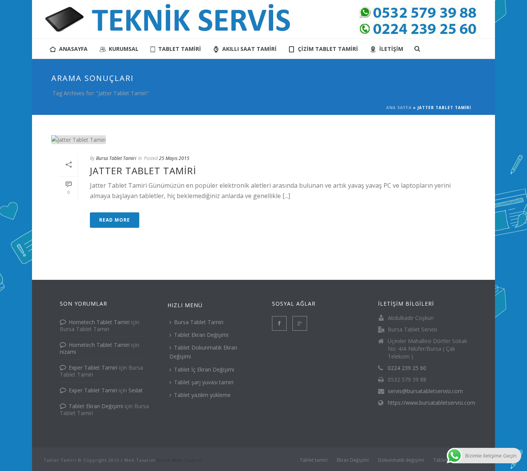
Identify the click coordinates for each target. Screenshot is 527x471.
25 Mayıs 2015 (174, 158)
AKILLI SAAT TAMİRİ (249, 48)
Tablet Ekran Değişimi (96, 406)
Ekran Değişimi (353, 460)
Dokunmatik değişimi (401, 460)
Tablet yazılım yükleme (202, 395)
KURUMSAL (124, 48)
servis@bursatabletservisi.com (425, 391)
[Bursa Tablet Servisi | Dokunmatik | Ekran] (263, 19)
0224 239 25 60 (407, 368)
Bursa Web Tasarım (180, 460)
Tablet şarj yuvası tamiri (203, 382)
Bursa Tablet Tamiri (116, 158)
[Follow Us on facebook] (279, 323)
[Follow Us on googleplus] (299, 323)
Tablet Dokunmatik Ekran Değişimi (203, 352)
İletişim (391, 48)
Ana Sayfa (399, 107)
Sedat (135, 390)
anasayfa (73, 48)
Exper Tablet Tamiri (93, 367)
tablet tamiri (179, 48)
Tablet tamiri (314, 460)
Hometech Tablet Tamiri (99, 322)
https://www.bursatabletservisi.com (431, 402)
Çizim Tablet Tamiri (328, 48)
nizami (68, 351)
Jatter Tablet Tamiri (143, 170)
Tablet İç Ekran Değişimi (204, 369)
